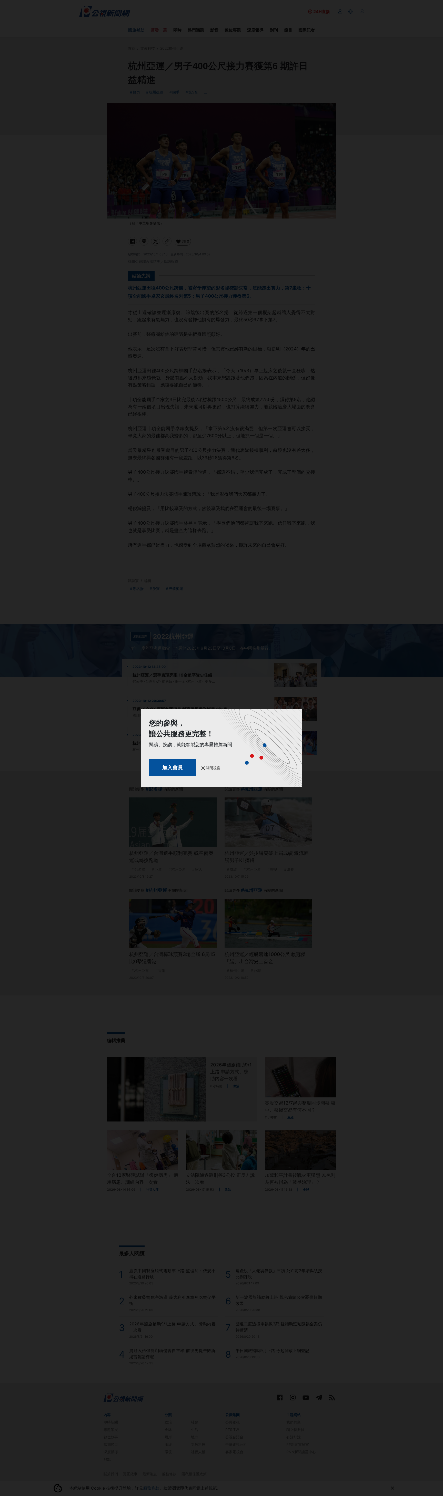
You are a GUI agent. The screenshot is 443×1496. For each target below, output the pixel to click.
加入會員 (172, 767)
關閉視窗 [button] (212, 768)
